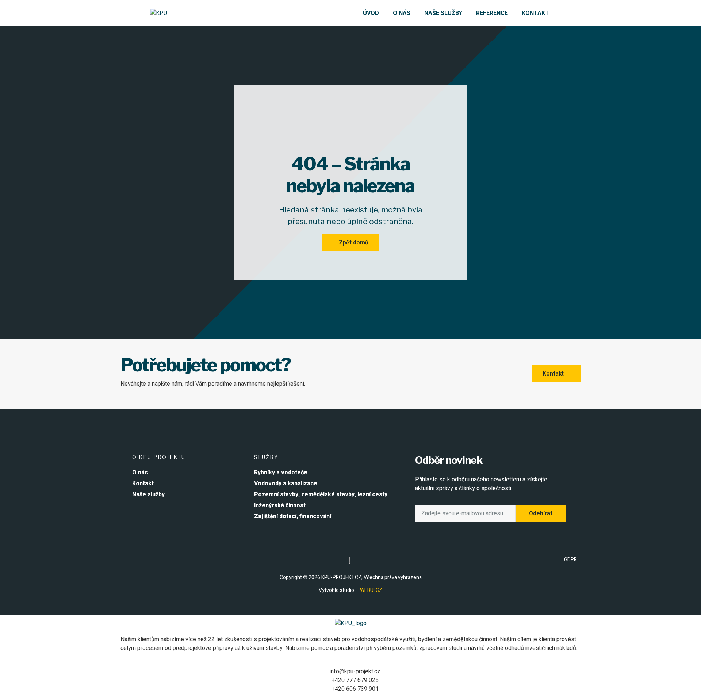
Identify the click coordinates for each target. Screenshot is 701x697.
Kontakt (535, 13)
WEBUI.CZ (370, 590)
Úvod (371, 13)
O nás (401, 13)
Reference (492, 13)
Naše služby (443, 13)
